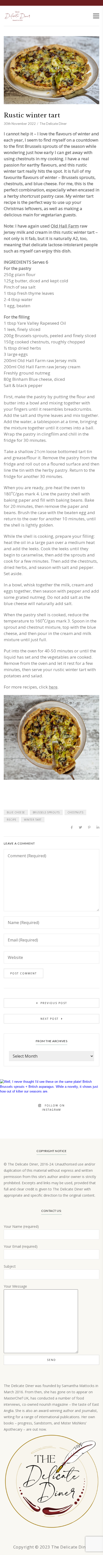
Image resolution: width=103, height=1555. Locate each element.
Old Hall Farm (65, 226)
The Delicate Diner (53, 124)
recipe (11, 819)
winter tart (33, 819)
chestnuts (76, 812)
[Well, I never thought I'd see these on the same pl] (51, 1130)
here (53, 687)
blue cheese (16, 812)
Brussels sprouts (46, 812)
